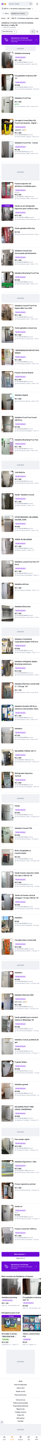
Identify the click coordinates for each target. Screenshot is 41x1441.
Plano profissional (20, 1395)
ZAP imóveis (20, 1418)
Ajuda (20, 1381)
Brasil (3, 18)
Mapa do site (20, 1409)
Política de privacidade (20, 1403)
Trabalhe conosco (20, 1412)
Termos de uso (20, 1400)
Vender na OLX (20, 1391)
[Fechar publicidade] (2, 1422)
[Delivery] (6, 40)
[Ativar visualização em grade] (37, 31)
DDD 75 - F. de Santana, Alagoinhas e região (25, 18)
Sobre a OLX (20, 1388)
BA (8, 18)
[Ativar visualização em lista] (32, 31)
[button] (20, 4)
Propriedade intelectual (20, 1406)
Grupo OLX (20, 1415)
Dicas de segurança (20, 1384)
